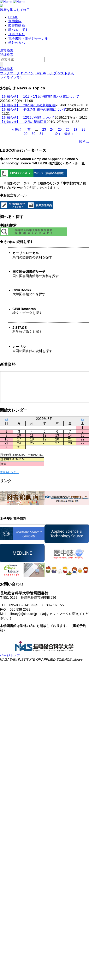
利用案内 (15, 21)
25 (60, 129)
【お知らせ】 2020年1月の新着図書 (28, 105)
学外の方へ (16, 42)
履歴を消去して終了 (15, 10)
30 (33, 134)
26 (68, 129)
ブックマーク (10, 73)
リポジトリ (16, 34)
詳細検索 (6, 54)
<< (6, 419)
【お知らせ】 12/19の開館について (27, 117)
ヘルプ (52, 73)
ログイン (27, 73)
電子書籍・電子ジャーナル (28, 38)
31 (41, 134)
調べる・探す (18, 30)
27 (75, 129)
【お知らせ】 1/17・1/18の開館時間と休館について (39, 96)
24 (52, 129)
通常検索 (6, 50)
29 (26, 134)
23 (44, 129)
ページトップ (10, 655)
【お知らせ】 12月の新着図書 (23, 122)
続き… (84, 141)
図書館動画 (16, 25)
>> (82, 419)
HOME (13, 17)
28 (83, 129)
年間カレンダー (9, 472)
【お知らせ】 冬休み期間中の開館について (33, 109)
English (40, 73)
